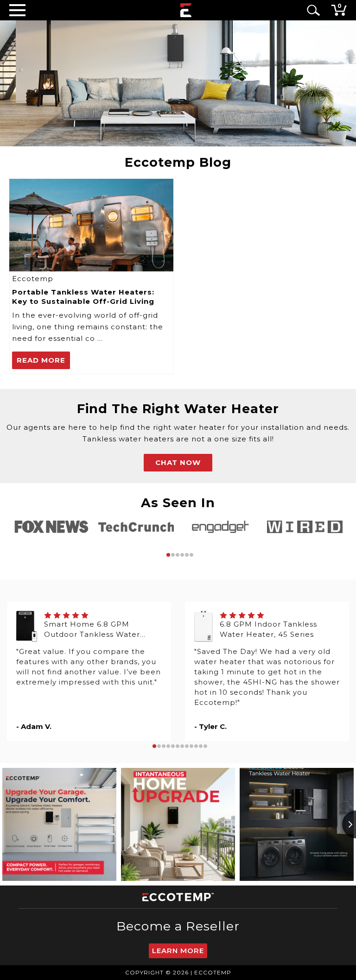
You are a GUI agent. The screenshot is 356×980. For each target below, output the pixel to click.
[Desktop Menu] (17, 10)
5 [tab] (187, 555)
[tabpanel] (51, 527)
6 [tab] (191, 555)
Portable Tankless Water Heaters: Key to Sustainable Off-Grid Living (83, 297)
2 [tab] (173, 555)
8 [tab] (187, 746)
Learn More (178, 950)
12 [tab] (205, 746)
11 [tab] (201, 746)
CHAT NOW (178, 462)
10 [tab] (196, 746)
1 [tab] (168, 555)
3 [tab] (177, 555)
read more (41, 360)
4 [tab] (182, 555)
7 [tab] (182, 746)
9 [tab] (191, 746)
